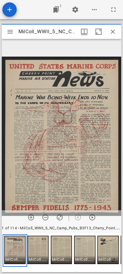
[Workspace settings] (75, 9)
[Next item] (92, 217)
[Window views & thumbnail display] (84, 32)
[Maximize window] (98, 32)
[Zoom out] (45, 217)
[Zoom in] (31, 217)
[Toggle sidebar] (10, 32)
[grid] (61, 252)
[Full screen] (113, 9)
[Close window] (113, 32)
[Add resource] (9, 9)
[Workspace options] (94, 9)
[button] (15, 250)
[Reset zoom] (60, 217)
